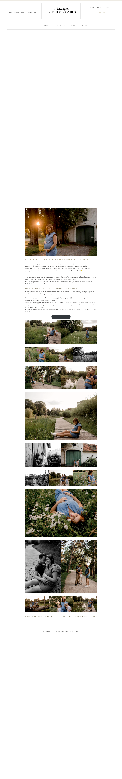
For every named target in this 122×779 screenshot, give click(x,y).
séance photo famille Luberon (40, 616)
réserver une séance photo (61, 317)
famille (36, 25)
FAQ (35, 12)
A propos (19, 8)
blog (99, 7)
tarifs (91, 7)
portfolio (31, 8)
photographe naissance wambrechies (79, 616)
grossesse (48, 25)
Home (11, 8)
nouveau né (61, 25)
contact (107, 7)
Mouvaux (68, 264)
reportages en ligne (16, 12)
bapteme (85, 25)
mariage (74, 25)
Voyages (29, 12)
